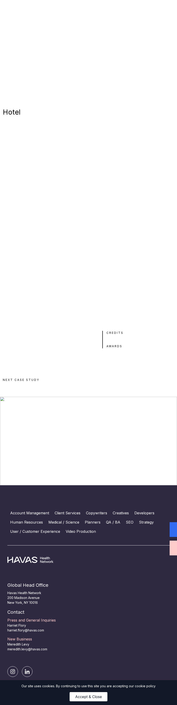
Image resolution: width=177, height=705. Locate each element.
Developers (144, 513)
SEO (129, 522)
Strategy (146, 522)
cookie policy (145, 686)
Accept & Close (88, 696)
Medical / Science (63, 522)
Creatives (121, 513)
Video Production (81, 531)
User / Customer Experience (35, 531)
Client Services (67, 513)
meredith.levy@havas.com (27, 649)
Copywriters (96, 513)
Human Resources (26, 522)
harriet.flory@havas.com (25, 630)
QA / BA (113, 522)
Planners (92, 522)
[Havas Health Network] (47, 560)
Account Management (29, 513)
